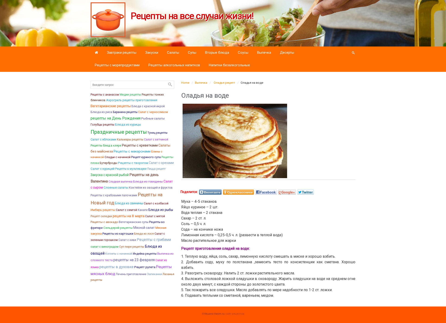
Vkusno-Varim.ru (214, 313)
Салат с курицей (103, 168)
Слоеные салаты (116, 187)
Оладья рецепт (224, 82)
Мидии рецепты (130, 94)
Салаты (173, 52)
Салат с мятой (155, 216)
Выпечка (264, 52)
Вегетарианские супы (133, 222)
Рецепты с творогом (133, 163)
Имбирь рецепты (103, 210)
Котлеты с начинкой (118, 253)
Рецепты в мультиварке (131, 168)
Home (185, 82)
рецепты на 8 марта (128, 216)
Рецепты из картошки (117, 233)
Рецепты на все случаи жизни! (192, 16)
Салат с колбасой (156, 203)
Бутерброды (108, 163)
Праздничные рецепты (119, 132)
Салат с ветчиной (156, 139)
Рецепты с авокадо (104, 222)
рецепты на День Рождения (116, 118)
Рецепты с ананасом (105, 94)
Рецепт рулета (144, 267)
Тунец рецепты (157, 132)
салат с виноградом (104, 246)
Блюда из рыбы (160, 210)
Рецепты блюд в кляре (106, 145)
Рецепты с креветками (140, 145)
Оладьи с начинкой (118, 157)
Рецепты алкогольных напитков (174, 65)
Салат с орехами (161, 163)
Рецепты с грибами (154, 239)
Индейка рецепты (145, 253)
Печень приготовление (131, 274)
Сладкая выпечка (120, 181)
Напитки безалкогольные (229, 65)
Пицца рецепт (156, 168)
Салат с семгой (126, 210)
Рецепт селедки (101, 216)
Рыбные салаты (153, 118)
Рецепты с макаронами (132, 151)
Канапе (143, 210)
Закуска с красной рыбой (110, 175)
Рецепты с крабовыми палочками (114, 195)
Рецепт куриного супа (146, 157)
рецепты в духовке (116, 267)
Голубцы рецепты (102, 124)
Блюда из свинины (129, 203)
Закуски (151, 52)
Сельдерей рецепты (118, 228)
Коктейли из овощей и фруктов (151, 187)
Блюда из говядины (148, 181)
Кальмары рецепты (130, 139)
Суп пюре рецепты (131, 246)
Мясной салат (144, 228)
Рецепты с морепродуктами (117, 65)
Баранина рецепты (125, 112)
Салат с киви (127, 240)
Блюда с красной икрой (148, 106)
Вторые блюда (217, 52)
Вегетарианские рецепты (111, 106)
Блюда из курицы (128, 124)
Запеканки (154, 274)
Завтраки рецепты (121, 52)
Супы (192, 52)
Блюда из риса (101, 112)
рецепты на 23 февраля (134, 260)
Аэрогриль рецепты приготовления (131, 100)
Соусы (243, 52)
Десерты (287, 52)
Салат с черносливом (153, 112)
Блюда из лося (144, 233)
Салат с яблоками (103, 139)
